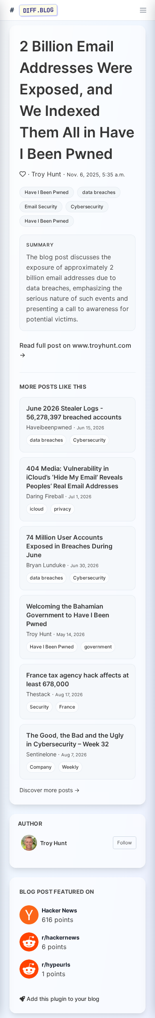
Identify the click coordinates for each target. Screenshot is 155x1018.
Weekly (70, 767)
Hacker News (59, 910)
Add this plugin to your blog (62, 998)
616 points (57, 920)
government (98, 647)
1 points (53, 974)
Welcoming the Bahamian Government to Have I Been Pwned (67, 615)
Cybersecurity (87, 206)
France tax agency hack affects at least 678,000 (77, 679)
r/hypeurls (56, 964)
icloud (37, 509)
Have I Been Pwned (47, 192)
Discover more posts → (49, 790)
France (67, 707)
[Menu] (143, 10)
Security (39, 707)
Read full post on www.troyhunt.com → (75, 350)
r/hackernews (60, 937)
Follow (124, 843)
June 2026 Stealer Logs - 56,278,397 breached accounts (74, 412)
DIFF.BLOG (38, 10)
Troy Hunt (46, 174)
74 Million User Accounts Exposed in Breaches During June (69, 546)
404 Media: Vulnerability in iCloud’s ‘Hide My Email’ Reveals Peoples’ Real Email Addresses (74, 477)
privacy (62, 509)
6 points (54, 947)
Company (41, 767)
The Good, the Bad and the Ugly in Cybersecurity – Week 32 (75, 739)
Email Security (41, 206)
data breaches (98, 192)
